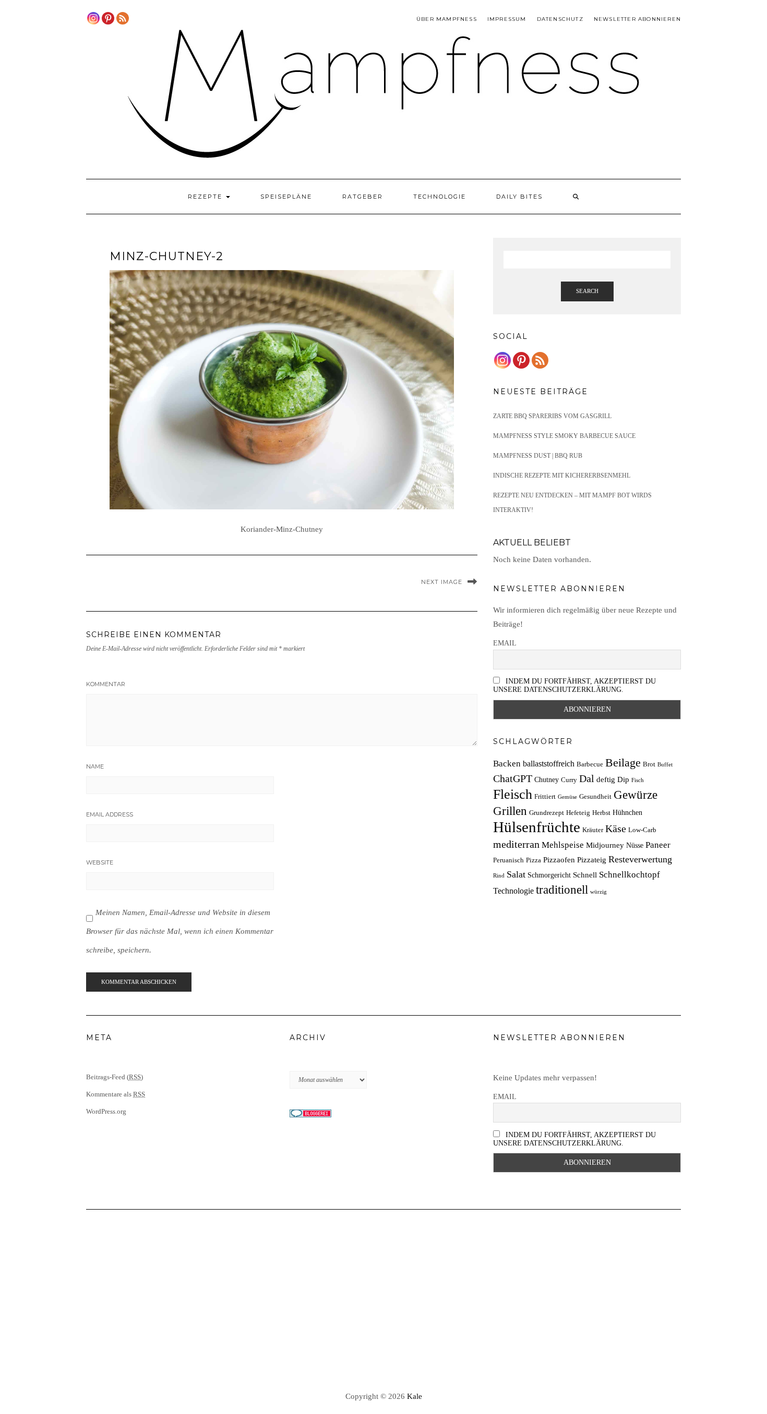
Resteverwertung (640, 859)
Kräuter (592, 830)
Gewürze (635, 794)
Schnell (585, 874)
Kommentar (105, 684)
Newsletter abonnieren (637, 19)
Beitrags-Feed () (114, 1077)
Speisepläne (286, 196)
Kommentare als (115, 1094)
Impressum (506, 19)
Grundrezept (546, 812)
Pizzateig (591, 859)
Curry (569, 780)
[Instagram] (93, 18)
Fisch (637, 780)
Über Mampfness (446, 19)
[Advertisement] (383, 1301)
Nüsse (634, 845)
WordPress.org (106, 1111)
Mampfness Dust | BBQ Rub (537, 455)
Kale (414, 1396)
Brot (649, 764)
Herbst (601, 812)
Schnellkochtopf (629, 875)
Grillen (510, 811)
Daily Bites (519, 196)
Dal (586, 778)
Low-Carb (642, 830)
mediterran (516, 844)
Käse (615, 828)
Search (587, 291)
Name (95, 766)
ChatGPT (512, 778)
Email (505, 643)
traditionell (562, 889)
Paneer (657, 845)
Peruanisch (508, 860)
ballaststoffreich (548, 764)
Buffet (665, 764)
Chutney (546, 779)
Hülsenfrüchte (536, 827)
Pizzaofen (559, 859)
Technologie (439, 196)
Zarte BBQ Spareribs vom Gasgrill (552, 416)
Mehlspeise (563, 845)
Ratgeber (362, 196)
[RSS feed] (122, 18)
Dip (623, 779)
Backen (507, 764)
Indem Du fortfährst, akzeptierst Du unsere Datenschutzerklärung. (574, 685)
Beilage (623, 763)
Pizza (533, 860)
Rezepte (206, 196)
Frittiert (545, 796)
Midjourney (605, 844)
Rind (499, 876)
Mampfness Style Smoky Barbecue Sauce (564, 436)
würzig (598, 892)
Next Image (441, 582)
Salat (516, 874)
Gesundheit (595, 796)
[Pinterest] (108, 18)
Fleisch (512, 794)
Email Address (109, 814)
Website (99, 862)
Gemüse (567, 797)
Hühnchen (627, 812)
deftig (605, 779)
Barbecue (590, 764)
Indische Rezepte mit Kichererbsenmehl (561, 475)
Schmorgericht (549, 875)
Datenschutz (560, 19)
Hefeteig (578, 812)
